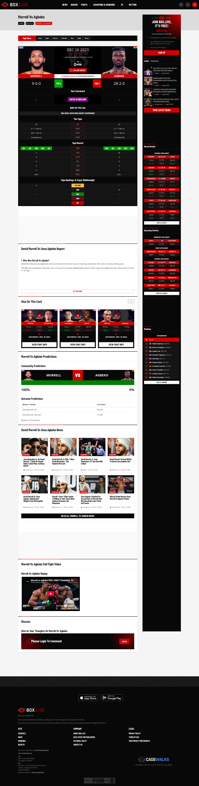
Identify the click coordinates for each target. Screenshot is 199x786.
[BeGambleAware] (99, 780)
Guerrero (69, 323)
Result (40, 38)
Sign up (161, 52)
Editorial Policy (80, 741)
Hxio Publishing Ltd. (42, 750)
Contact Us (77, 744)
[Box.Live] (15, 4)
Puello (107, 323)
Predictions (64, 38)
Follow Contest (79, 70)
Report (47, 38)
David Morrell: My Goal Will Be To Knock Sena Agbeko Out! (121, 460)
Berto (86, 323)
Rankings (22, 741)
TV (122, 4)
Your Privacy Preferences (139, 741)
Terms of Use (134, 737)
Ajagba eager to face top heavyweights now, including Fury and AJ (165, 80)
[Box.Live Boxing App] (88, 697)
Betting (133, 4)
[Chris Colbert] (30, 315)
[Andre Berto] (87, 315)
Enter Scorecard (77, 99)
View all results (162, 223)
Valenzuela (48, 323)
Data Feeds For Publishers (84, 737)
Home (21, 23)
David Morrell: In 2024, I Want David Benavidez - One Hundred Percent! (63, 461)
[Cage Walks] (153, 759)
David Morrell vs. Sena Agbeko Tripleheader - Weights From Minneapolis (33, 498)
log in (124, 641)
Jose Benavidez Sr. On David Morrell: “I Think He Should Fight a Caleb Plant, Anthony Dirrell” (33, 462)
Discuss (87, 38)
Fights (84, 4)
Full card (55, 38)
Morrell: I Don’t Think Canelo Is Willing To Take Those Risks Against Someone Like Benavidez (63, 499)
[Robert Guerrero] (69, 315)
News (65, 4)
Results (30, 23)
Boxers (74, 4)
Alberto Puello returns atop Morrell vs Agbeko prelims (120, 497)
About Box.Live (79, 733)
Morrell (36, 76)
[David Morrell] (36, 60)
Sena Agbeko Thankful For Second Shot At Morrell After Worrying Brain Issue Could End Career (91, 499)
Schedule (22, 733)
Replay (79, 38)
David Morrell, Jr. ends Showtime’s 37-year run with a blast (92, 461)
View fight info (39, 344)
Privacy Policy (135, 733)
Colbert (30, 323)
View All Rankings (161, 382)
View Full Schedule (161, 293)
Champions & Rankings (104, 4)
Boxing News (26, 454)
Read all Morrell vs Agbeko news (77, 515)
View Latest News (162, 110)
